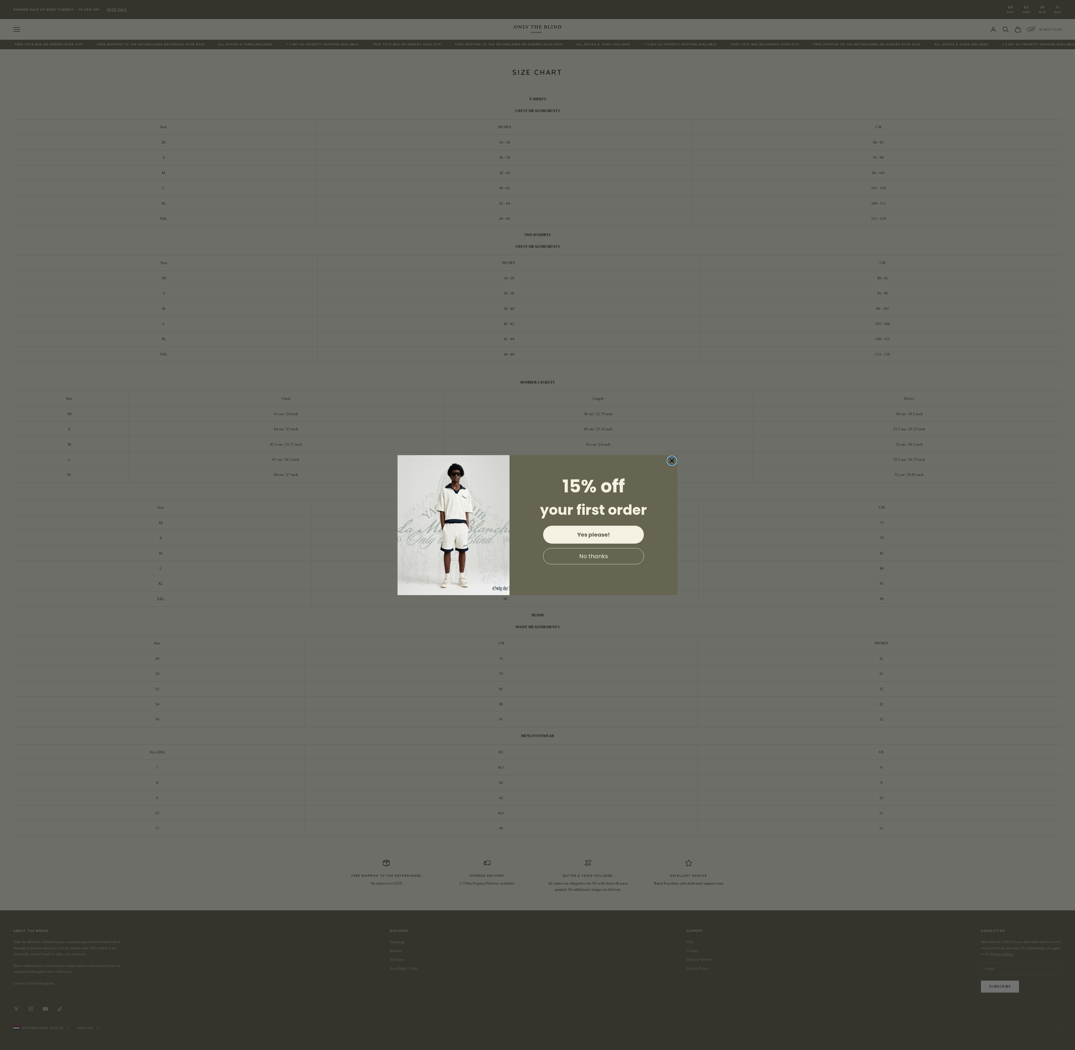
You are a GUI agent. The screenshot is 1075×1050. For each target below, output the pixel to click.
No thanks (593, 556)
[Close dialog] (671, 460)
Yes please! (593, 534)
